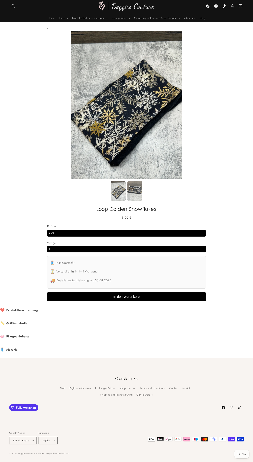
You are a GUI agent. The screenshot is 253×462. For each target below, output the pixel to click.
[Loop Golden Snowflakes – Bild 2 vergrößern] (134, 191)
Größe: (52, 226)
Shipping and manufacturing (116, 394)
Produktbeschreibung (19, 310)
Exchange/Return (105, 388)
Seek (63, 388)
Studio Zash (63, 453)
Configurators (145, 394)
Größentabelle (13, 323)
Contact (173, 388)
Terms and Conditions (152, 388)
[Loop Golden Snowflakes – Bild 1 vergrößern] (118, 191)
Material (9, 349)
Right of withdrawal (80, 388)
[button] (13, 6)
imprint (186, 388)
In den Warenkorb (126, 297)
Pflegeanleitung (14, 336)
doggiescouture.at (26, 453)
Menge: (52, 243)
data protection (127, 388)
